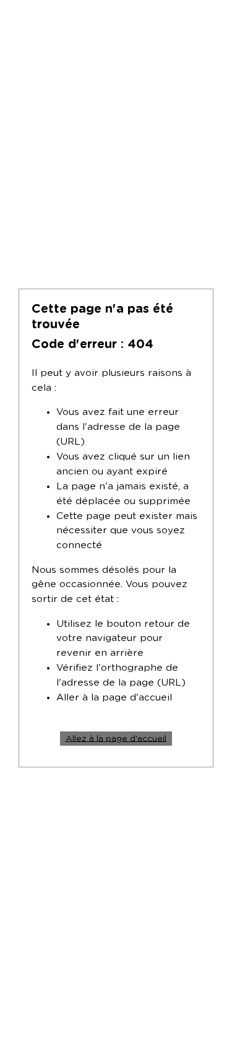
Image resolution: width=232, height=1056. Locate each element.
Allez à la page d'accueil (116, 738)
